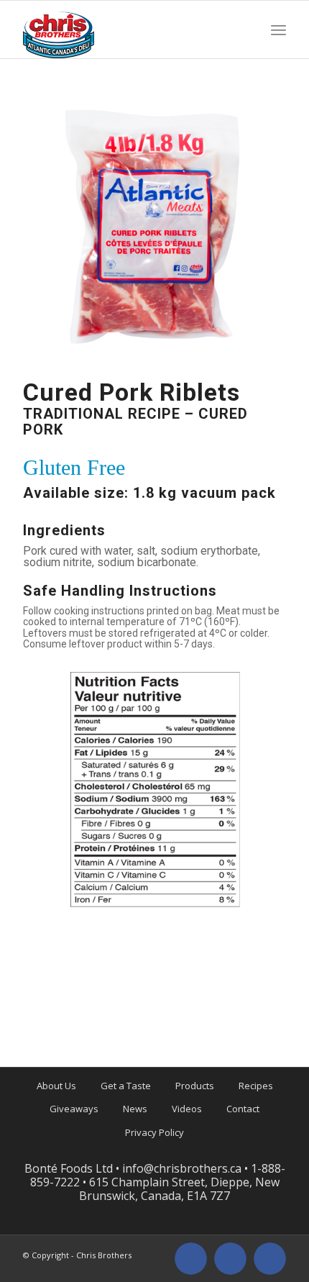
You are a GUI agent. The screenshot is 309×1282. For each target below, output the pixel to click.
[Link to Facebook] (191, 1258)
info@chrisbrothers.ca (181, 1168)
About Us (56, 1085)
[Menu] (278, 29)
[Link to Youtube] (270, 1258)
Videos (187, 1108)
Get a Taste (126, 1085)
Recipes (256, 1085)
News (135, 1108)
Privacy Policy (154, 1132)
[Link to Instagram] (230, 1258)
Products (194, 1085)
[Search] (249, 29)
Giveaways (74, 1108)
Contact (242, 1108)
